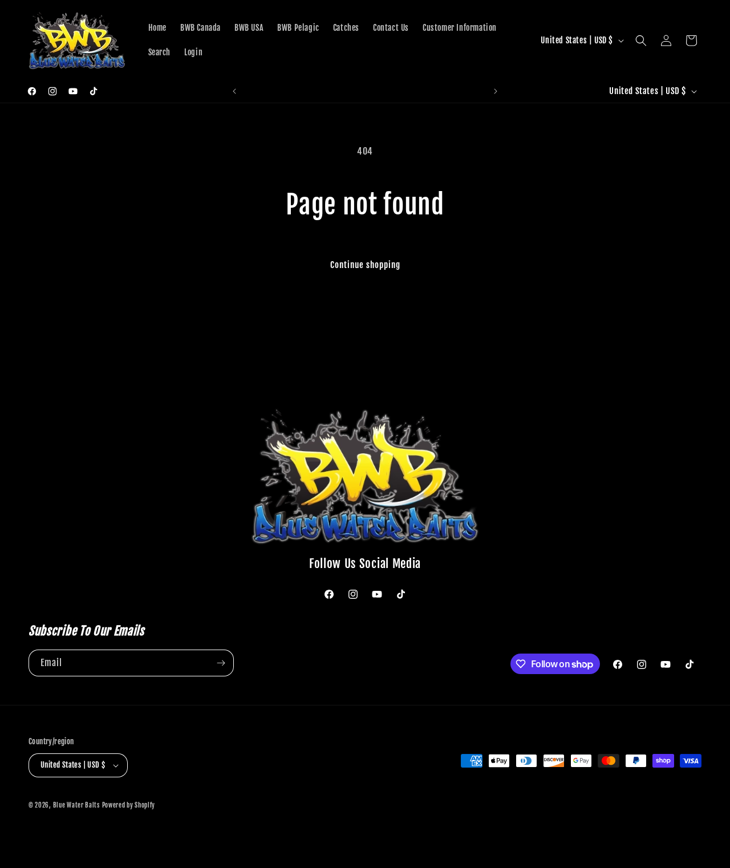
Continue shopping (365, 264)
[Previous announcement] (234, 91)
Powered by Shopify (129, 805)
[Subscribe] (220, 663)
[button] (641, 40)
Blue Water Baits (76, 805)
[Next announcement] (495, 91)
